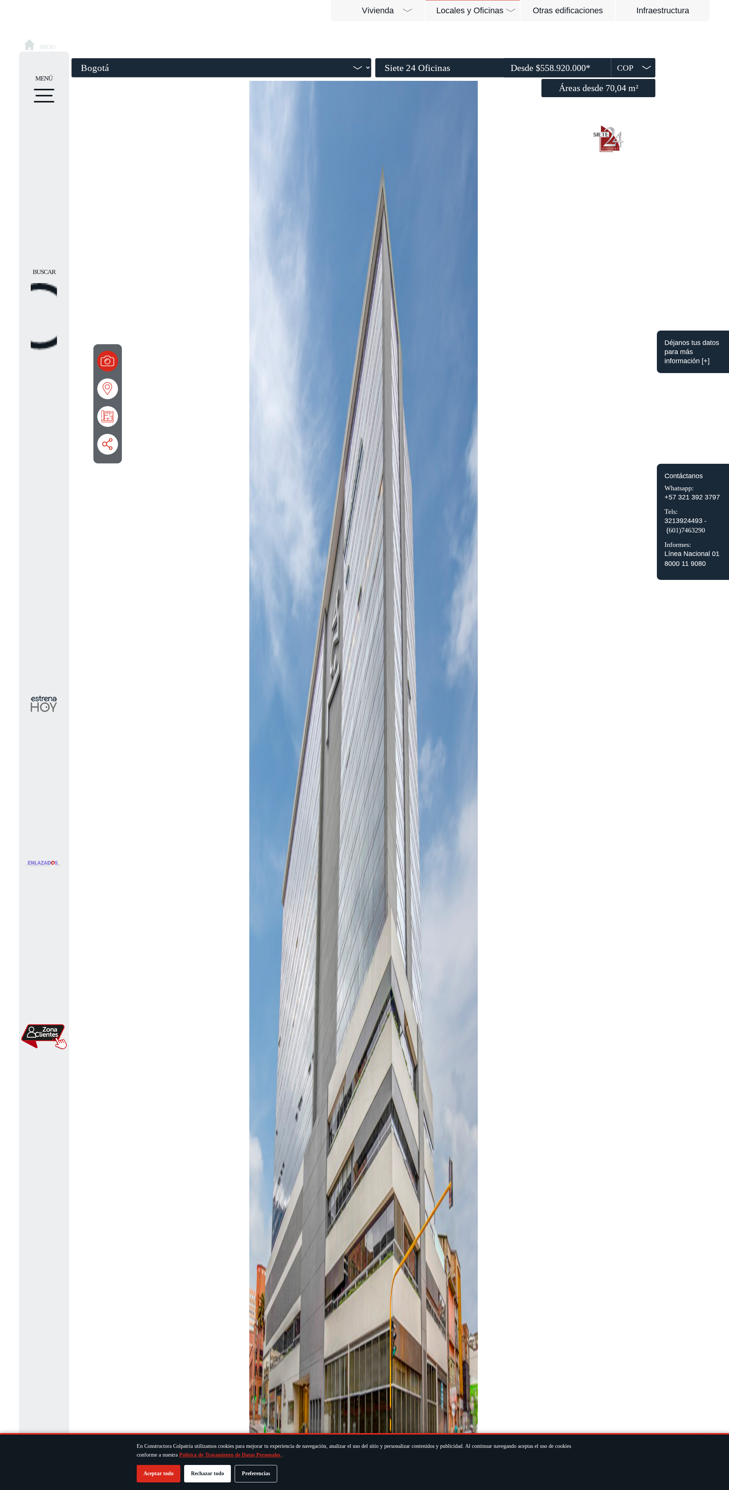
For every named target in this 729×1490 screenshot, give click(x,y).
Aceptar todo (159, 1473)
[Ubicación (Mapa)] (107, 388)
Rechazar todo (207, 1473)
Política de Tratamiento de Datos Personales (230, 1455)
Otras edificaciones (568, 10)
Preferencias (256, 1473)
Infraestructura (662, 10)
